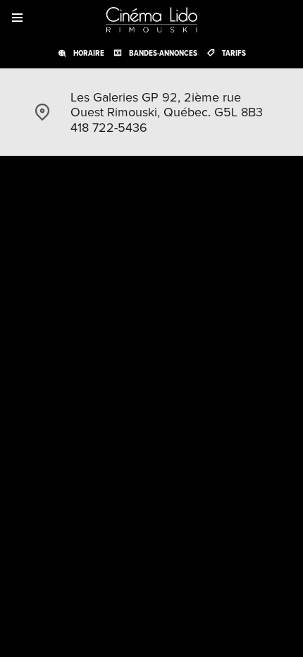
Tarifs (234, 53)
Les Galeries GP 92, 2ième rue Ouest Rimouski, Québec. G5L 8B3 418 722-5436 (166, 112)
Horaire (88, 53)
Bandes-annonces (163, 53)
